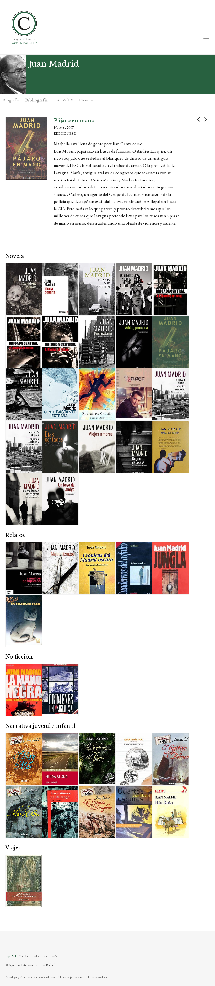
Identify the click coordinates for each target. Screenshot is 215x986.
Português (50, 956)
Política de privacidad (70, 977)
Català (23, 956)
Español (10, 956)
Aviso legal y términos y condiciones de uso (30, 977)
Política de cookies (96, 977)
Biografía (11, 100)
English (35, 956)
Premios (86, 100)
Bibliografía (36, 100)
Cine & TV (63, 100)
